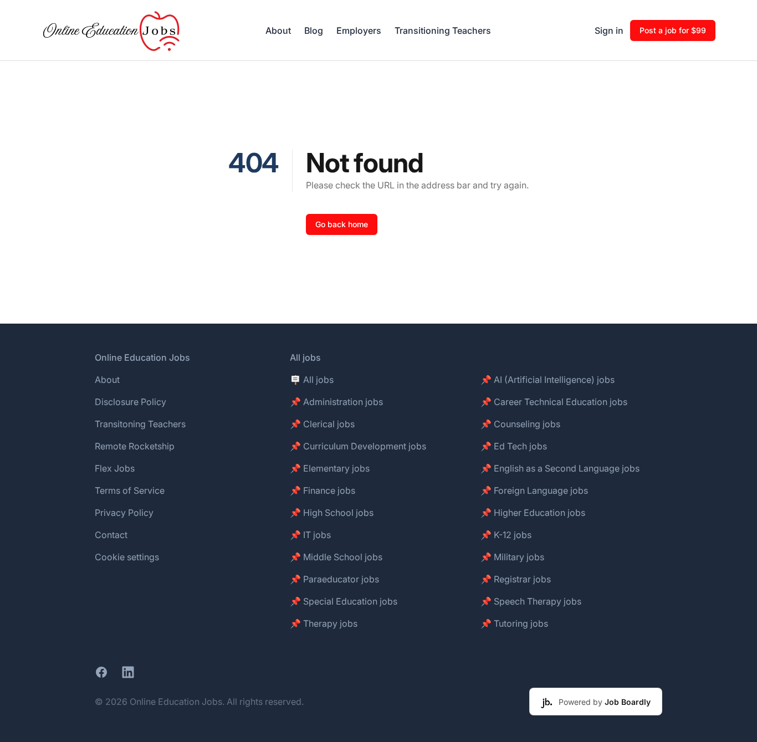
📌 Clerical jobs (322, 423)
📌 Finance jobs (322, 490)
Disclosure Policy (130, 401)
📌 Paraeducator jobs (334, 579)
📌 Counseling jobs (520, 423)
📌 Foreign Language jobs (534, 490)
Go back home (341, 224)
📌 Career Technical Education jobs (553, 401)
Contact (111, 534)
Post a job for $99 (673, 30)
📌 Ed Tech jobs (513, 446)
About (278, 30)
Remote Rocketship (135, 446)
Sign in (609, 30)
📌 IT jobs (310, 534)
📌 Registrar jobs (515, 579)
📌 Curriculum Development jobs (358, 446)
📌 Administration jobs (336, 401)
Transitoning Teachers (140, 423)
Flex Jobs (115, 468)
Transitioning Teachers (443, 30)
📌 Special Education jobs (343, 601)
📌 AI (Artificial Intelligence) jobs (547, 379)
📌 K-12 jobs (505, 534)
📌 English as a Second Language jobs (560, 468)
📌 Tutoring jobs (514, 623)
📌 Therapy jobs (323, 623)
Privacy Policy (124, 512)
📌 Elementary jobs (330, 468)
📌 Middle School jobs (336, 556)
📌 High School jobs (332, 512)
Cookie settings (127, 556)
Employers (358, 30)
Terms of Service (130, 490)
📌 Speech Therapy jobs (530, 601)
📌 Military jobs (512, 556)
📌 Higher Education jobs (532, 512)
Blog (313, 30)
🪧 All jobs (312, 379)
